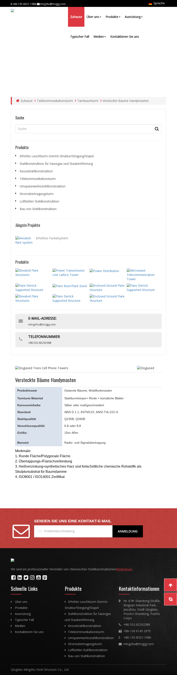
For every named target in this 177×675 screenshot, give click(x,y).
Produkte (112, 17)
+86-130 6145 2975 (137, 631)
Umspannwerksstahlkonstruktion (42, 186)
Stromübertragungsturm (37, 194)
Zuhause (76, 17)
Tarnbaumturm (87, 101)
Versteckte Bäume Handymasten (126, 101)
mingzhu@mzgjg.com (138, 644)
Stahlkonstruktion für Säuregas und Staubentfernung (56, 164)
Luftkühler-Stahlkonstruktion (39, 201)
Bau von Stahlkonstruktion (38, 209)
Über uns (93, 17)
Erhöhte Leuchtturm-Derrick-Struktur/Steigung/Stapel (57, 156)
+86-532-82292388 (136, 624)
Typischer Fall (79, 36)
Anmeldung (127, 531)
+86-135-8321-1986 (137, 637)
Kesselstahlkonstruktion (36, 171)
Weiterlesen (124, 569)
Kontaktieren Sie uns (124, 36)
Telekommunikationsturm (55, 101)
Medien (98, 36)
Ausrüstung (133, 17)
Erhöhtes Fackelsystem (52, 238)
